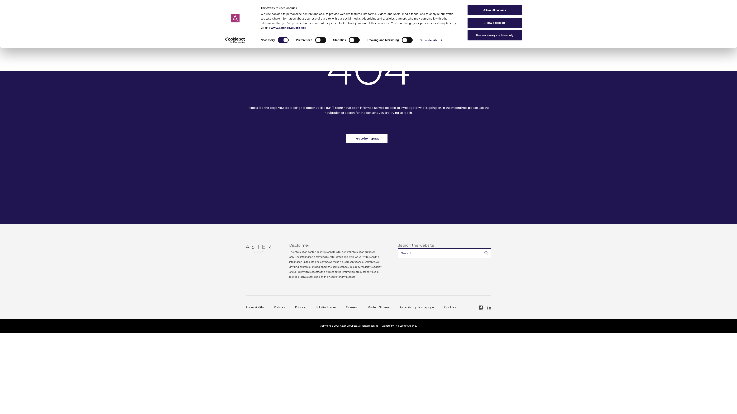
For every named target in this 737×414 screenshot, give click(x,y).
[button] (444, 253)
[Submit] (486, 253)
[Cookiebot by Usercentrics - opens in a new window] (235, 40)
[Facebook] (481, 307)
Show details (428, 40)
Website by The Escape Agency (399, 325)
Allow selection (494, 22)
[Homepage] (260, 248)
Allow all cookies (494, 10)
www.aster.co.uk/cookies (289, 27)
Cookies (450, 307)
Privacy (300, 307)
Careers (352, 307)
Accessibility (255, 307)
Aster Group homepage (417, 307)
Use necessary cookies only (494, 35)
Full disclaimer (326, 307)
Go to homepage (367, 138)
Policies (279, 307)
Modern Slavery (379, 307)
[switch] (320, 40)
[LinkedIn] (489, 307)
